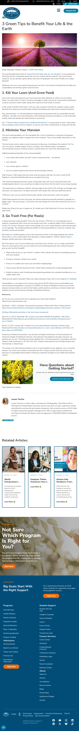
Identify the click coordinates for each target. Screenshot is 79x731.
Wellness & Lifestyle (13, 387)
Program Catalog (9, 637)
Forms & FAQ (44, 626)
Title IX (67, 713)
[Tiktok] (72, 724)
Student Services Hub (46, 610)
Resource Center (46, 668)
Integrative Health (10, 621)
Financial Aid (8, 656)
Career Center (45, 640)
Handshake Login (46, 656)
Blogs (42, 689)
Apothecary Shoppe (47, 696)
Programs (8, 605)
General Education (10, 625)
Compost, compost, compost (16, 259)
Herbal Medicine (9, 614)
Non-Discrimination (42, 716)
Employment (38, 713)
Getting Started (9, 644)
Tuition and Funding (10, 652)
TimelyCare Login (46, 633)
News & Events (45, 685)
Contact (42, 700)
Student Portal (45, 629)
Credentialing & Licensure (45, 648)
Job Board (43, 643)
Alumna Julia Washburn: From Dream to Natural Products (64, 480)
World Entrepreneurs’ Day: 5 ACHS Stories (11, 480)
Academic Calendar (47, 614)
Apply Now (11, 666)
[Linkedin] (72, 720)
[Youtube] (60, 720)
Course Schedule (46, 618)
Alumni (42, 660)
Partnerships (44, 693)
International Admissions (8, 660)
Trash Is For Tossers (9, 226)
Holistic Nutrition (9, 618)
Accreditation (44, 682)
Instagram (63, 279)
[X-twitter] (60, 724)
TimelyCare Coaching (47, 653)
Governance (27, 713)
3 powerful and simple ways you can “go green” (44, 74)
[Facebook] (53, 720)
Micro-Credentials (10, 629)
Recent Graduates (46, 664)
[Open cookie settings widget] (3, 727)
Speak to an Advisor (10, 648)
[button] (58, 10)
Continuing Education (11, 633)
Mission (42, 678)
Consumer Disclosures (53, 713)
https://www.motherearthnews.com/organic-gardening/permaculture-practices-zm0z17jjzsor (36, 308)
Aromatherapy (8, 610)
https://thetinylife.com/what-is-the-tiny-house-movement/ (26, 312)
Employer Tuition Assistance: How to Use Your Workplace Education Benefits (39, 480)
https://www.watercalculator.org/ (14, 301)
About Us (43, 674)
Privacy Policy (28, 716)
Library (42, 622)
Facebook (72, 279)
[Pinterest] (53, 724)
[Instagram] (66, 720)
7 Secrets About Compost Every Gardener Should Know (26, 122)
